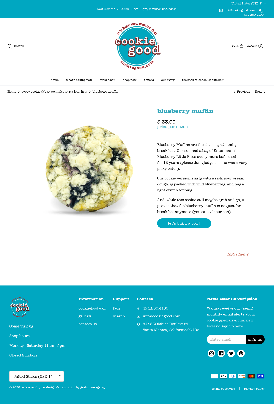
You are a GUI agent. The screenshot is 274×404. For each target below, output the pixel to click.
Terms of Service (223, 388)
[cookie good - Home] (137, 46)
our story (168, 80)
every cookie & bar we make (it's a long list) (54, 92)
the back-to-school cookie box (202, 80)
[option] (87, 168)
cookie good (29, 387)
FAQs (116, 308)
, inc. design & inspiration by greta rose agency (72, 387)
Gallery (84, 316)
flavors (149, 80)
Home (11, 92)
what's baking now (79, 80)
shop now (129, 80)
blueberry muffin (105, 92)
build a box (107, 80)
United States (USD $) (247, 3)
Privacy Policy (254, 388)
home (55, 80)
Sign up (255, 339)
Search (119, 316)
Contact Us (87, 324)
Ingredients (237, 254)
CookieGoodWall (91, 308)
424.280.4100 (254, 14)
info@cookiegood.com (239, 10)
